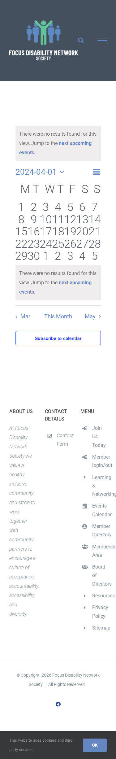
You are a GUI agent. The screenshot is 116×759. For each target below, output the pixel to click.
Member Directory (99, 530)
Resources (99, 596)
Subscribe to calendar (58, 338)
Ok (95, 745)
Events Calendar (99, 510)
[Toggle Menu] (102, 40)
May (90, 316)
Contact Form (64, 440)
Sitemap (99, 628)
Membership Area (99, 551)
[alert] (58, 282)
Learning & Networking (99, 485)
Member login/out (99, 461)
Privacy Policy (99, 611)
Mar (25, 316)
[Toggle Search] (81, 40)
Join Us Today (99, 436)
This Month (58, 316)
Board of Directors (99, 575)
